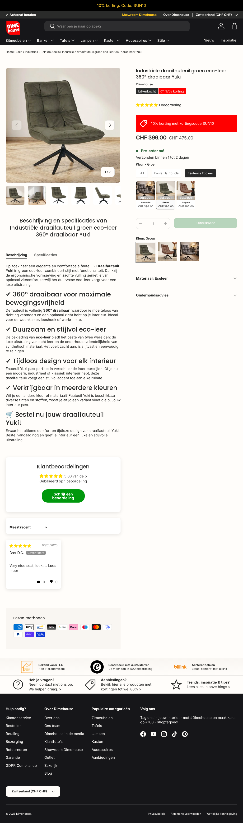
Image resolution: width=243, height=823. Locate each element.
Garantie (13, 757)
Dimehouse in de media (64, 733)
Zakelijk (50, 765)
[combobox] (117, 26)
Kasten (97, 741)
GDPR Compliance (21, 765)
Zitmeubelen (102, 718)
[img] (20, 546)
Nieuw (209, 40)
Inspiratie (228, 40)
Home (10, 52)
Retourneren (16, 749)
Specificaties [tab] (45, 255)
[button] (234, 26)
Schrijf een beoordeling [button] (63, 496)
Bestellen (14, 725)
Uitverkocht (205, 223)
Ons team (52, 725)
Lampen (98, 733)
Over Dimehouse (176, 15)
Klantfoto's (53, 741)
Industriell (31, 52)
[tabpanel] (63, 353)
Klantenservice (18, 718)
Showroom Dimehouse (139, 15)
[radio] (142, 173)
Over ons (52, 718)
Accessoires (102, 749)
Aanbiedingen (103, 757)
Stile (19, 52)
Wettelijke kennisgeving (221, 813)
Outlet (49, 757)
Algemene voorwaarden (186, 813)
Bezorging (14, 741)
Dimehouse (144, 84)
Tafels (97, 725)
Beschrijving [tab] (16, 255)
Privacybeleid (156, 813)
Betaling (12, 733)
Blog (48, 773)
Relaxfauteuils (50, 52)
